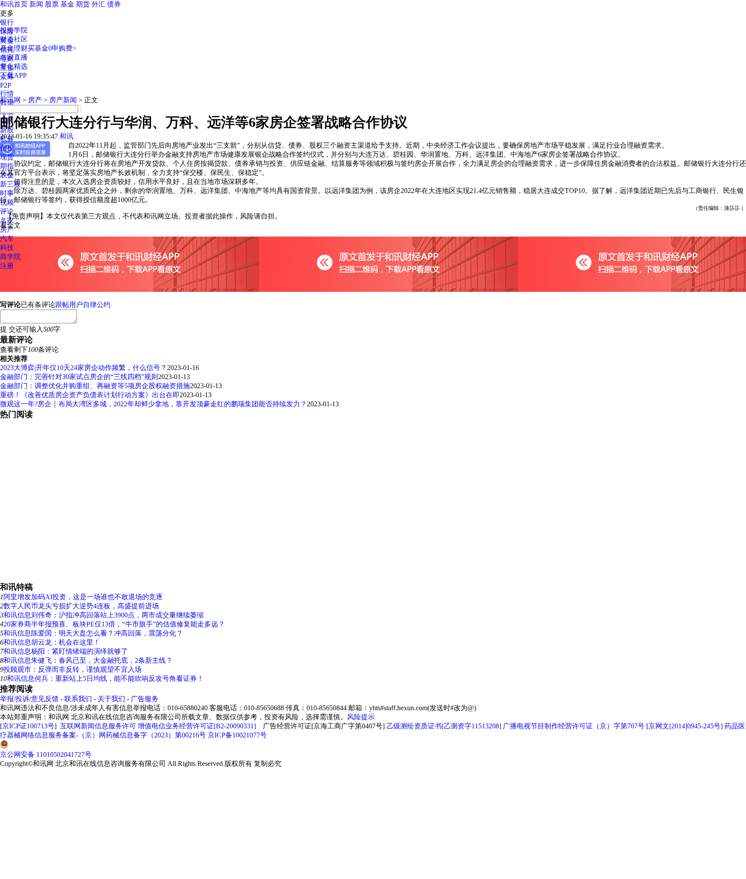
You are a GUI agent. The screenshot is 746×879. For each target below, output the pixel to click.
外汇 (98, 4)
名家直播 (14, 57)
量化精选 (14, 66)
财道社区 (14, 39)
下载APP (13, 75)
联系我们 (78, 698)
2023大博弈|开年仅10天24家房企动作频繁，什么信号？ (83, 367)
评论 (7, 211)
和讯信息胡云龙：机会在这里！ (51, 642)
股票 (52, 4)
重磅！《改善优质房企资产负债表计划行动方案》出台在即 (90, 394)
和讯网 (10, 100)
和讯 (66, 136)
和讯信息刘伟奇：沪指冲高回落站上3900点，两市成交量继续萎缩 (103, 615)
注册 (7, 265)
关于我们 (111, 698)
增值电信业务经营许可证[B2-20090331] (197, 726)
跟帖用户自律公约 (83, 304)
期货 (83, 4)
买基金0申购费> (52, 48)
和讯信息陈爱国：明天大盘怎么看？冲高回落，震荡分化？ (93, 633)
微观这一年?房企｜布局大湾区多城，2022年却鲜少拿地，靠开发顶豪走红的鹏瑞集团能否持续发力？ (153, 404)
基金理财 (14, 48)
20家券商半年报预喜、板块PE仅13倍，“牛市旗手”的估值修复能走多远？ (114, 624)
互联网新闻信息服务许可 (98, 726)
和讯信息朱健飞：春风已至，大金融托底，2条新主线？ (88, 660)
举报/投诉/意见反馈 (29, 698)
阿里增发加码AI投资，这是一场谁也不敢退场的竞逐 (83, 597)
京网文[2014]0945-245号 (684, 726)
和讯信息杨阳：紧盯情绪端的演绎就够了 (65, 651)
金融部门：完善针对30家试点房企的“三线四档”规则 (79, 376)
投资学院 (14, 30)
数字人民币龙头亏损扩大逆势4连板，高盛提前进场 (81, 606)
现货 (7, 157)
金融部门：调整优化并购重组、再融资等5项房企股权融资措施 (95, 385)
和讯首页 (14, 4)
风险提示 (361, 717)
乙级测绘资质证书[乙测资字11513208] (443, 726)
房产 (35, 100)
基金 (67, 4)
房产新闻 (63, 100)
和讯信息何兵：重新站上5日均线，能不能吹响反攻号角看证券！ (105, 678)
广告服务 (144, 698)
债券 (114, 4)
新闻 (36, 4)
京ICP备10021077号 (237, 735)
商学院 (10, 256)
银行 (7, 22)
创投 (7, 148)
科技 (7, 247)
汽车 (7, 238)
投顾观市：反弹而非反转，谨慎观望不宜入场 (72, 669)
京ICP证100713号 (28, 726)
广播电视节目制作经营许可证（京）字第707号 (574, 726)
